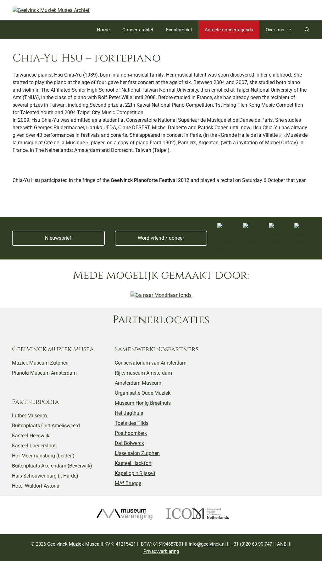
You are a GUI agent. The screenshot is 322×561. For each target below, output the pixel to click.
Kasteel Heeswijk (30, 436)
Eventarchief (179, 30)
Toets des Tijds (131, 423)
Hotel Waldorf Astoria (35, 486)
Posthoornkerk (131, 433)
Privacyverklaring (161, 551)
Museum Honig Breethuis (143, 403)
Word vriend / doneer (161, 238)
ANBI (282, 544)
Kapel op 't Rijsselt (135, 473)
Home (103, 30)
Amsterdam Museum (138, 383)
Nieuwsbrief (58, 238)
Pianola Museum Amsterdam (44, 373)
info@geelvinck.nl (207, 544)
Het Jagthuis (129, 413)
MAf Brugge (128, 483)
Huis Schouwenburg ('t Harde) (45, 476)
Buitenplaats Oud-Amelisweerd (46, 426)
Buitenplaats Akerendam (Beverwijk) (52, 466)
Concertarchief (137, 30)
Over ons (275, 30)
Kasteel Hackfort (133, 463)
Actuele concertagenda (229, 30)
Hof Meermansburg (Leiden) (43, 456)
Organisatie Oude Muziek (142, 393)
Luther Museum (29, 416)
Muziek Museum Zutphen (40, 363)
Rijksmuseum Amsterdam (143, 373)
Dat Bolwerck (129, 443)
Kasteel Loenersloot (34, 446)
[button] (307, 29)
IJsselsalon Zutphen (137, 453)
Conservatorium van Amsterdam (150, 363)
